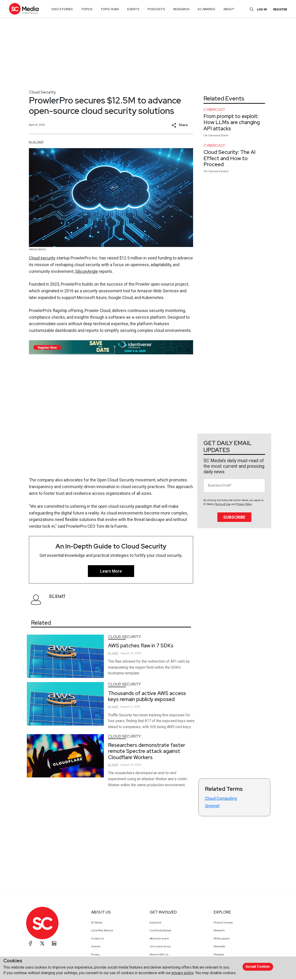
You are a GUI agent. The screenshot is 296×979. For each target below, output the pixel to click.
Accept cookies (258, 966)
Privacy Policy (244, 504)
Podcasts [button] (156, 9)
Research (219, 930)
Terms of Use (223, 504)
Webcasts (219, 946)
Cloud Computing (221, 798)
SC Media (96, 922)
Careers (95, 946)
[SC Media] (24, 9)
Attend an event (159, 938)
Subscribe (234, 517)
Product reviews (223, 922)
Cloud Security (42, 92)
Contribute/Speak (160, 930)
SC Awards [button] (206, 9)
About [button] (228, 9)
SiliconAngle (86, 271)
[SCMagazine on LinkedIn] (54, 943)
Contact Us (97, 938)
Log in (262, 9)
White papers (222, 938)
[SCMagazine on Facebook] (30, 943)
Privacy (95, 954)
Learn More (111, 571)
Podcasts (219, 954)
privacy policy (183, 973)
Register (280, 9)
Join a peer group (160, 946)
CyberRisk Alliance (102, 930)
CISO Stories (62, 9)
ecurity (49, 258)
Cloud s (36, 258)
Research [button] (181, 9)
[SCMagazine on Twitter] (42, 943)
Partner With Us (159, 954)
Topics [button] (86, 9)
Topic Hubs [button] (110, 9)
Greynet (212, 805)
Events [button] (133, 9)
